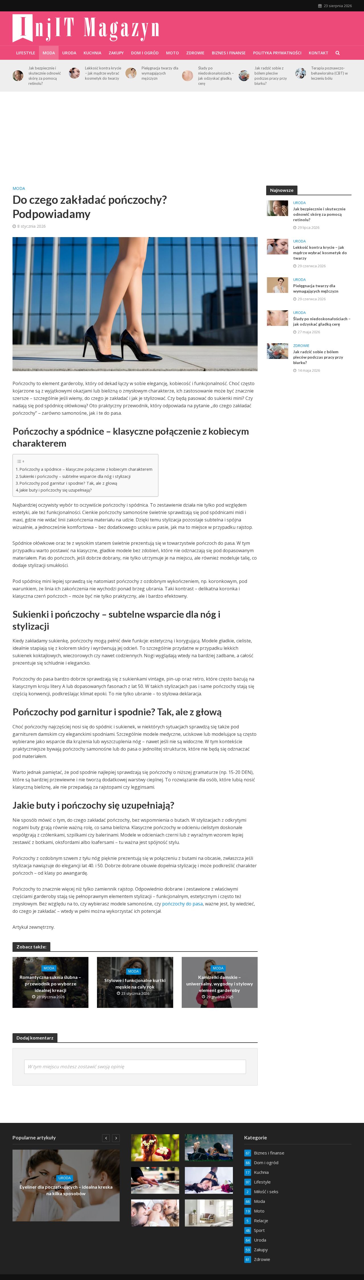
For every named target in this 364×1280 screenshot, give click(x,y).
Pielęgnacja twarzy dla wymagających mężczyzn (160, 73)
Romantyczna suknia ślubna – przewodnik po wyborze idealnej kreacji (50, 983)
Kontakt (318, 53)
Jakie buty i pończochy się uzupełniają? (55, 490)
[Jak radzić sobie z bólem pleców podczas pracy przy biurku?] (244, 75)
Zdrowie (195, 53)
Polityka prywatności (277, 53)
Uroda (69, 53)
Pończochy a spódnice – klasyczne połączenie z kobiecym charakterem (85, 469)
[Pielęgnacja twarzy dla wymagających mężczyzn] (130, 73)
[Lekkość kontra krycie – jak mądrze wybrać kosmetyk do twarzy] (74, 73)
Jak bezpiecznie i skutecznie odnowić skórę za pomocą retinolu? (44, 76)
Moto (172, 53)
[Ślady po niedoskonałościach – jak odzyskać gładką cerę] (187, 75)
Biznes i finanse (229, 53)
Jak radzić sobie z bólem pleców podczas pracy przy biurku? (271, 76)
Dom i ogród (145, 53)
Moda (49, 53)
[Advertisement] (182, 143)
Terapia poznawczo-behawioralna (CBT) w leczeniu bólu (329, 73)
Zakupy (116, 53)
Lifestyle (25, 53)
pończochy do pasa (182, 904)
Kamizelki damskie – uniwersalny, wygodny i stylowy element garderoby (219, 983)
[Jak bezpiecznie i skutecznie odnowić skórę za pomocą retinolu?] (18, 75)
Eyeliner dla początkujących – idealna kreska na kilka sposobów (66, 1190)
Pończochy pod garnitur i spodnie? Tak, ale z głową (68, 483)
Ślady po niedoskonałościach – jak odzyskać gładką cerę (216, 76)
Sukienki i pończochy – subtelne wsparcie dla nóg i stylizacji (75, 476)
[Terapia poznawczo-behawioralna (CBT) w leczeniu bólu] (300, 73)
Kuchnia (92, 53)
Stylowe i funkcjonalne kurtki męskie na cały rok (135, 983)
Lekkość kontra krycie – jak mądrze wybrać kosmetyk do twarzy (103, 73)
